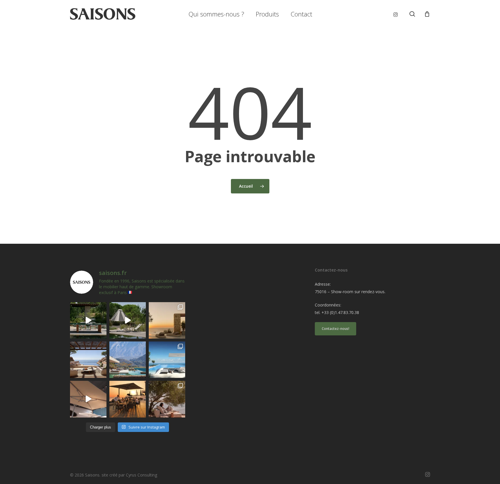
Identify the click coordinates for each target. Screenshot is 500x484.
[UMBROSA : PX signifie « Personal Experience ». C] (127, 359)
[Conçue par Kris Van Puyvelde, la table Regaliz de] (88, 320)
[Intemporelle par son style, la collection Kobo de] (88, 359)
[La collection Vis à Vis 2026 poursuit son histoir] (167, 399)
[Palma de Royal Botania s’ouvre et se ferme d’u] (127, 320)
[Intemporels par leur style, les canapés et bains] (167, 320)
